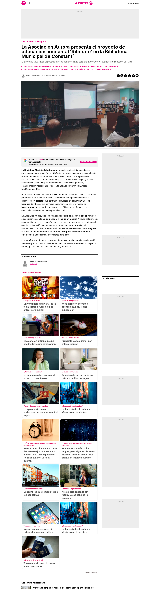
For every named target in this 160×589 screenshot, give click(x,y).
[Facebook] (118, 75)
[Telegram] (133, 75)
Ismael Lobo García (33, 75)
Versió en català (133, 3)
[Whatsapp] (129, 75)
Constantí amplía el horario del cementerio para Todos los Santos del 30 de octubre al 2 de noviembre (70, 66)
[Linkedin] (125, 75)
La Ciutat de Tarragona (33, 41)
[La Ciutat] (83, 3)
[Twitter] (121, 75)
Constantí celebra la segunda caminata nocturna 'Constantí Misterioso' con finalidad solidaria (67, 69)
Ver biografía (33, 264)
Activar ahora (87, 162)
